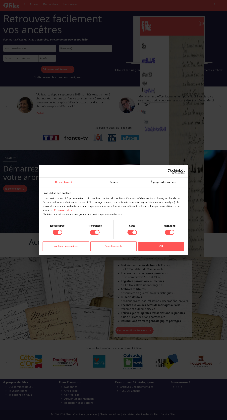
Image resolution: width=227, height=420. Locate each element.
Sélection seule (113, 246)
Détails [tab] (114, 182)
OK (161, 246)
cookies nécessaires (65, 246)
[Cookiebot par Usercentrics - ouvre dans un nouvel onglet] (170, 171)
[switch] (95, 232)
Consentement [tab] (63, 182)
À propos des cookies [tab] (163, 182)
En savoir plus (63, 210)
